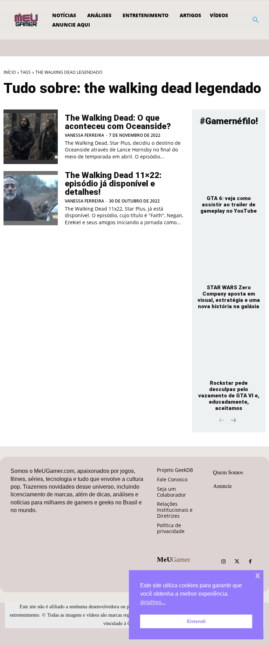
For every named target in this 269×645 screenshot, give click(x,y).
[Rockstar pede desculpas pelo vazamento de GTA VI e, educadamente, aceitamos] (229, 347)
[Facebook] (250, 562)
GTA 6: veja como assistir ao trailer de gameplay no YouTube (228, 204)
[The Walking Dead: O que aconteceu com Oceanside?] (31, 136)
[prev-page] (222, 421)
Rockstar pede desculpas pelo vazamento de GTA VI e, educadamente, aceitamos (228, 395)
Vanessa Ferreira (84, 135)
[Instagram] (223, 562)
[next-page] (233, 421)
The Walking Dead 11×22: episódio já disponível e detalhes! (113, 183)
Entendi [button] (196, 621)
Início (10, 72)
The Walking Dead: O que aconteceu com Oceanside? (118, 122)
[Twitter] (237, 562)
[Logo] (27, 20)
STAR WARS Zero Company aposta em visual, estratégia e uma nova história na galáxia (229, 297)
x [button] (257, 575)
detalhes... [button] (153, 602)
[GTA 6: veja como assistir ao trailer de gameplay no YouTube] (229, 162)
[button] (255, 20)
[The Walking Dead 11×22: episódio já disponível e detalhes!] (31, 198)
